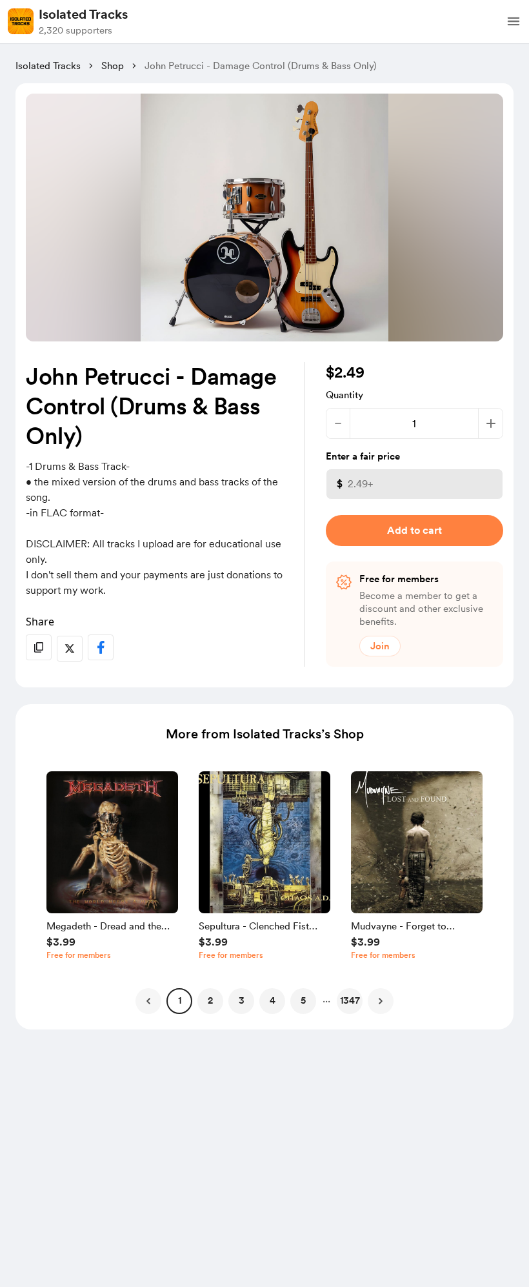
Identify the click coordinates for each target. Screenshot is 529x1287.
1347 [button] (350, 1000)
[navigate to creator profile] (21, 21)
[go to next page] (381, 1001)
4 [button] (272, 1000)
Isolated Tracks (83, 14)
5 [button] (303, 1000)
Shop (112, 66)
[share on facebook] (101, 647)
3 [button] (242, 1000)
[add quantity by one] (491, 423)
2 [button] (210, 1000)
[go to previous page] (148, 1001)
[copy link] (39, 647)
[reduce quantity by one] (338, 423)
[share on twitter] (70, 649)
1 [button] (179, 1000)
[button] (513, 21)
